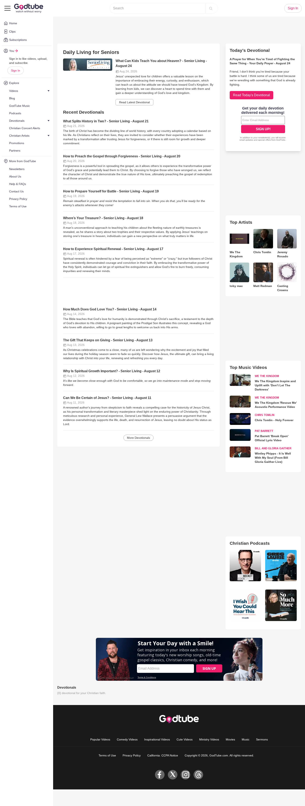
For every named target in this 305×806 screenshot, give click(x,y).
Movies (230, 739)
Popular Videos (100, 739)
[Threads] (198, 774)
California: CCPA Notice (162, 755)
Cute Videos (185, 739)
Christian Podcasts (250, 543)
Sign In (15, 70)
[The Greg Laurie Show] (281, 565)
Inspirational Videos (157, 739)
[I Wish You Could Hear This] (245, 605)
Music (245, 739)
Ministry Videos (209, 739)
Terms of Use (107, 755)
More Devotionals (138, 437)
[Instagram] (185, 774)
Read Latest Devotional (134, 102)
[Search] (210, 8)
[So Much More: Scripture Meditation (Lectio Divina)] (281, 605)
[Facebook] (160, 774)
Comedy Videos (127, 739)
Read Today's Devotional (251, 95)
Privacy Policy (132, 755)
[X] (172, 774)
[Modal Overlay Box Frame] (263, 124)
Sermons (262, 739)
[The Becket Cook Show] (245, 565)
